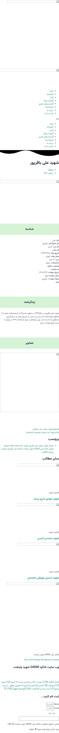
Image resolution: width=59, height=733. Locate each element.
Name (56, 704)
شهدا (51, 445)
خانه (52, 91)
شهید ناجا (24, 445)
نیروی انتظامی (48, 452)
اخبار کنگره (50, 682)
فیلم (31, 685)
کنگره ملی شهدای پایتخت (11, 448)
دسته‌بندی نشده (24, 682)
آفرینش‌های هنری (46, 104)
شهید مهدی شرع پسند (46, 499)
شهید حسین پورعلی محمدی (43, 578)
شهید (46, 445)
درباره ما (50, 110)
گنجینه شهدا (48, 100)
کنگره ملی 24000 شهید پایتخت (35, 448)
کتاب (31, 689)
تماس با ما (49, 113)
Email (56, 708)
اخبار (52, 97)
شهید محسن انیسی (48, 538)
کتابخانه (50, 94)
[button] (29, 118)
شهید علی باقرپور (36, 445)
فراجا (17, 445)
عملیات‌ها (49, 107)
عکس (39, 685)
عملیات (49, 685)
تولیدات (37, 682)
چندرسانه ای (43, 688)
